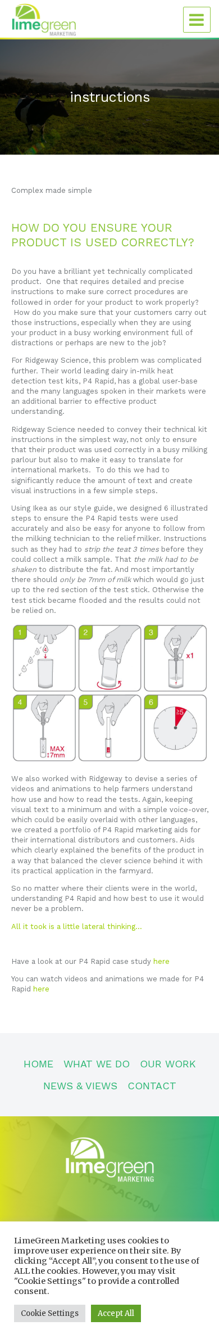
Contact (151, 1086)
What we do (96, 1064)
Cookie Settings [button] (50, 1313)
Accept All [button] (116, 1313)
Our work (168, 1064)
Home (38, 1064)
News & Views (80, 1086)
